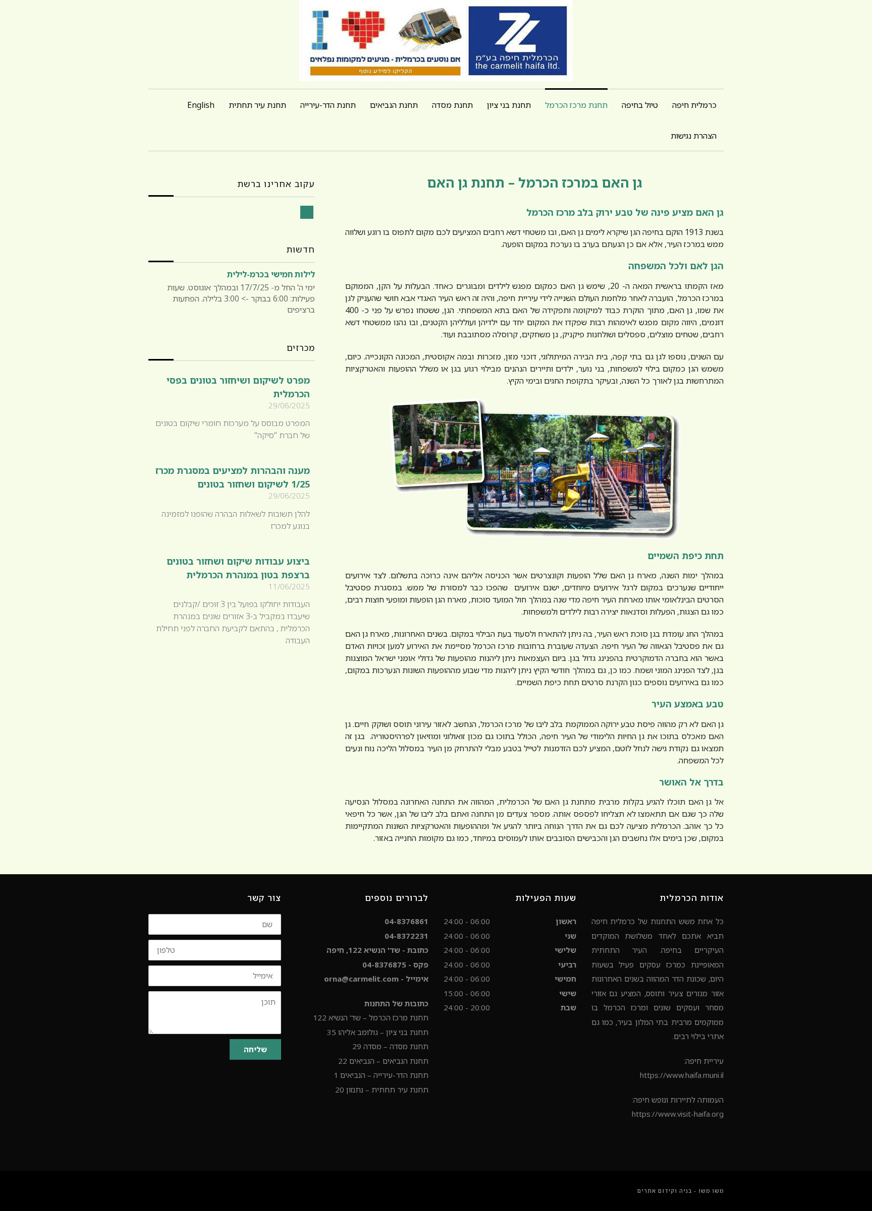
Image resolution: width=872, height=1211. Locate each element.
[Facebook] (306, 212)
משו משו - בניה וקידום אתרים (680, 1190)
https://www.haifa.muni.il (682, 1075)
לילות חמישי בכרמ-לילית (271, 274)
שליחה (255, 1049)
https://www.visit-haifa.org (678, 1114)
